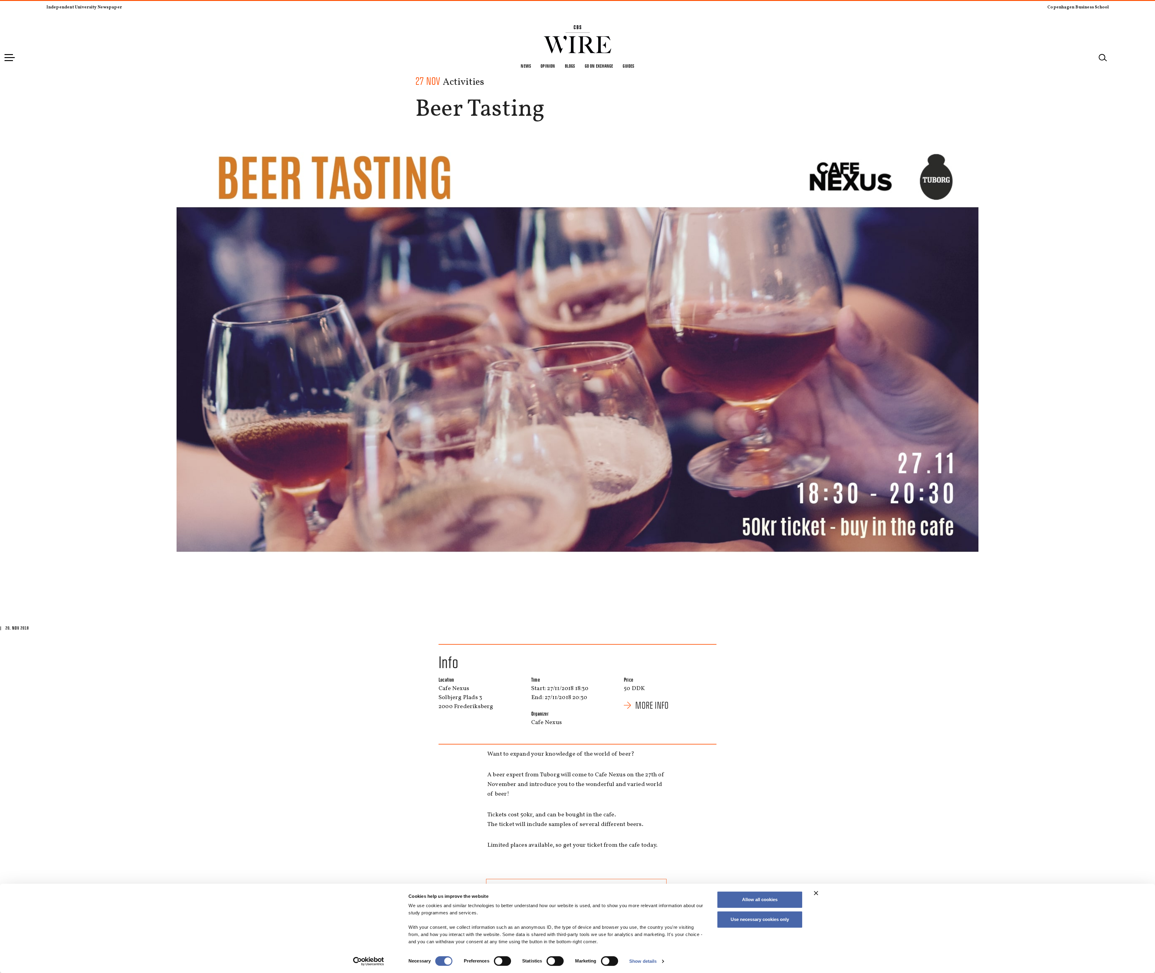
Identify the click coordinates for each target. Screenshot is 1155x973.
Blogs (570, 66)
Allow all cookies (760, 899)
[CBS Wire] (577, 29)
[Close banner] (816, 893)
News (526, 66)
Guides (628, 66)
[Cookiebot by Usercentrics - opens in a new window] (368, 961)
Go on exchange (599, 66)
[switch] (502, 961)
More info (652, 705)
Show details (643, 961)
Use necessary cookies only (760, 919)
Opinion (548, 66)
